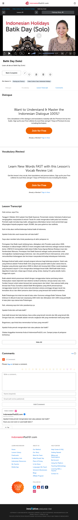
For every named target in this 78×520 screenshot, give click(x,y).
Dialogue (8, 88)
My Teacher (15, 464)
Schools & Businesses (40, 470)
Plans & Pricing (38, 461)
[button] (75, 3)
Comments (59, 88)
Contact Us (54, 473)
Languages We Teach (40, 467)
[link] (3, 12)
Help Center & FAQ (57, 449)
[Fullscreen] (66, 53)
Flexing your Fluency (18, 81)
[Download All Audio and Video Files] (50, 74)
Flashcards (15, 455)
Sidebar (58, 12)
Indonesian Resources (19, 461)
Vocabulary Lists (17, 458)
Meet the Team (38, 455)
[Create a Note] (36, 74)
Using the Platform (57, 463)
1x (22, 53)
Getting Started (56, 452)
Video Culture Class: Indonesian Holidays (23, 9)
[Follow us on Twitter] (34, 487)
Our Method (37, 449)
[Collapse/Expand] (39, 353)
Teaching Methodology (58, 466)
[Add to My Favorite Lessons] (29, 74)
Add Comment (39, 404)
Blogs (34, 473)
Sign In (10, 364)
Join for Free (39, 130)
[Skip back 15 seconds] (4, 53)
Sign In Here (46, 138)
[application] (39, 35)
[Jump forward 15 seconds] (15, 53)
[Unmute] (29, 53)
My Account (55, 460)
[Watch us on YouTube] (38, 487)
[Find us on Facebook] (42, 487)
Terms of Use (44, 514)
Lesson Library (6, 9)
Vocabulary (25, 88)
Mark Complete (11, 73)
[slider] (33, 53)
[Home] (37, 5)
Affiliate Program (38, 476)
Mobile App (15, 467)
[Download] (70, 53)
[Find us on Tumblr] (46, 487)
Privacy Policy (34, 514)
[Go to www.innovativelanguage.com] (39, 508)
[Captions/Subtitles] (62, 53)
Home (13, 449)
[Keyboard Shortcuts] (74, 53)
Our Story (36, 452)
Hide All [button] (39, 342)
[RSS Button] (3, 359)
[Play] (9, 53)
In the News (37, 464)
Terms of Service (59, 516)
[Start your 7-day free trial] (18, 487)
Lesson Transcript (42, 88)
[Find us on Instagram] (34, 491)
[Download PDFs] (43, 74)
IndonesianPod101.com (61, 512)
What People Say (38, 458)
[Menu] (3, 3)
